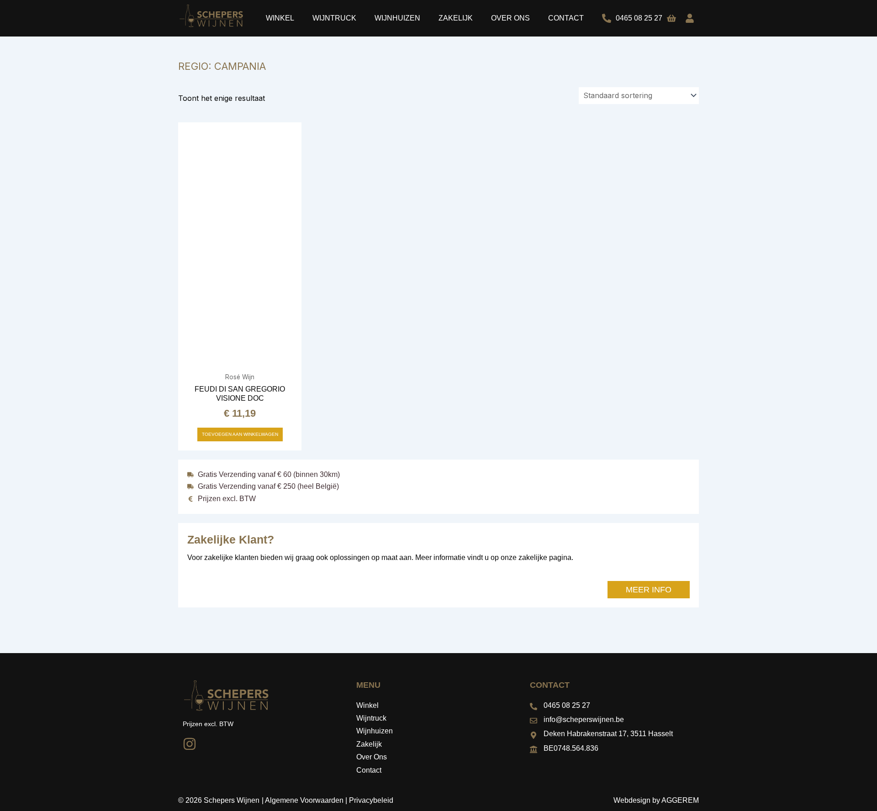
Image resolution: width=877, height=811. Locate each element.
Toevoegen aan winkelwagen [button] (240, 434)
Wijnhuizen (397, 18)
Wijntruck (334, 18)
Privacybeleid (371, 800)
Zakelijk (455, 18)
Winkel (280, 18)
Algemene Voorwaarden (304, 800)
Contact (566, 18)
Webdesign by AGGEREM (656, 800)
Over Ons (510, 18)
